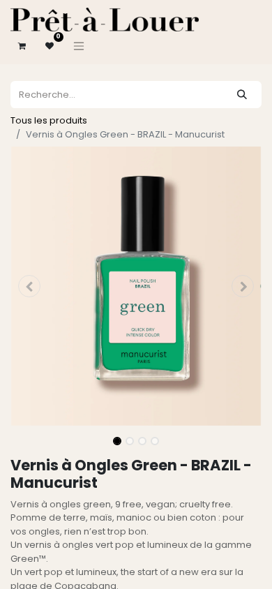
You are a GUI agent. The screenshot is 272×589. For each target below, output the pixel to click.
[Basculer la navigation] (78, 46)
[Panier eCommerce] (21, 46)
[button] (29, 286)
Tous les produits (48, 120)
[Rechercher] (242, 94)
